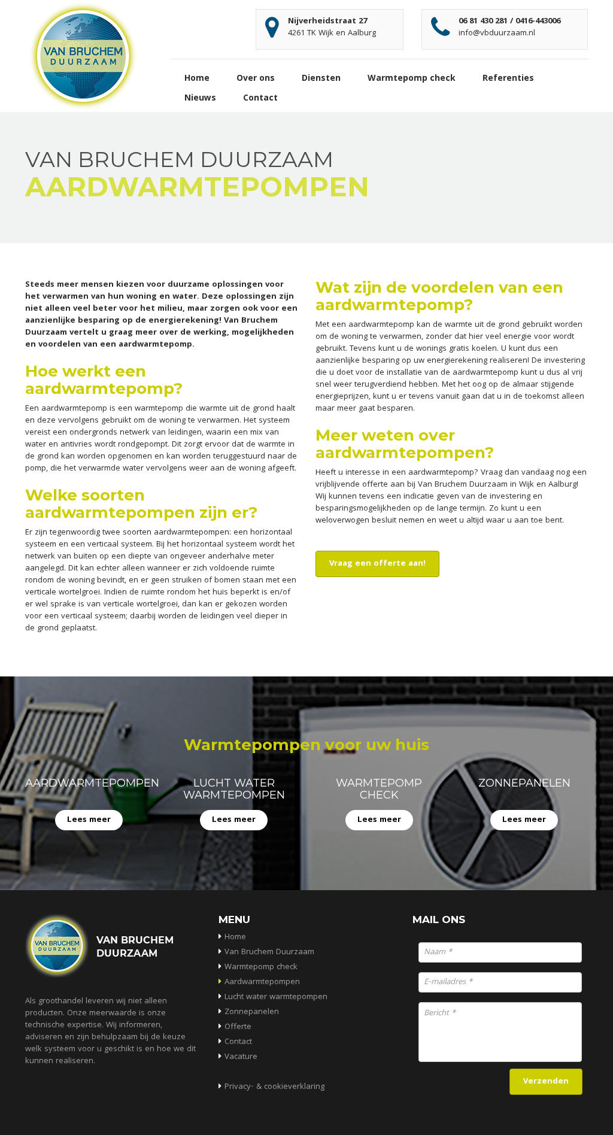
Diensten (321, 79)
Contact (260, 99)
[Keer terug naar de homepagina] (83, 56)
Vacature (240, 1057)
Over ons (255, 79)
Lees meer (89, 820)
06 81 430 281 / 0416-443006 (509, 21)
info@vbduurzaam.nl (497, 33)
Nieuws (200, 99)
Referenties (508, 79)
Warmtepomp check (412, 79)
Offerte (237, 1027)
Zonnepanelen (251, 1012)
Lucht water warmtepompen (275, 997)
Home (197, 79)
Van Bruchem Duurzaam (269, 952)
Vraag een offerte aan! (377, 563)
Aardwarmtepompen (262, 982)
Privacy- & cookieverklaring (274, 1087)
